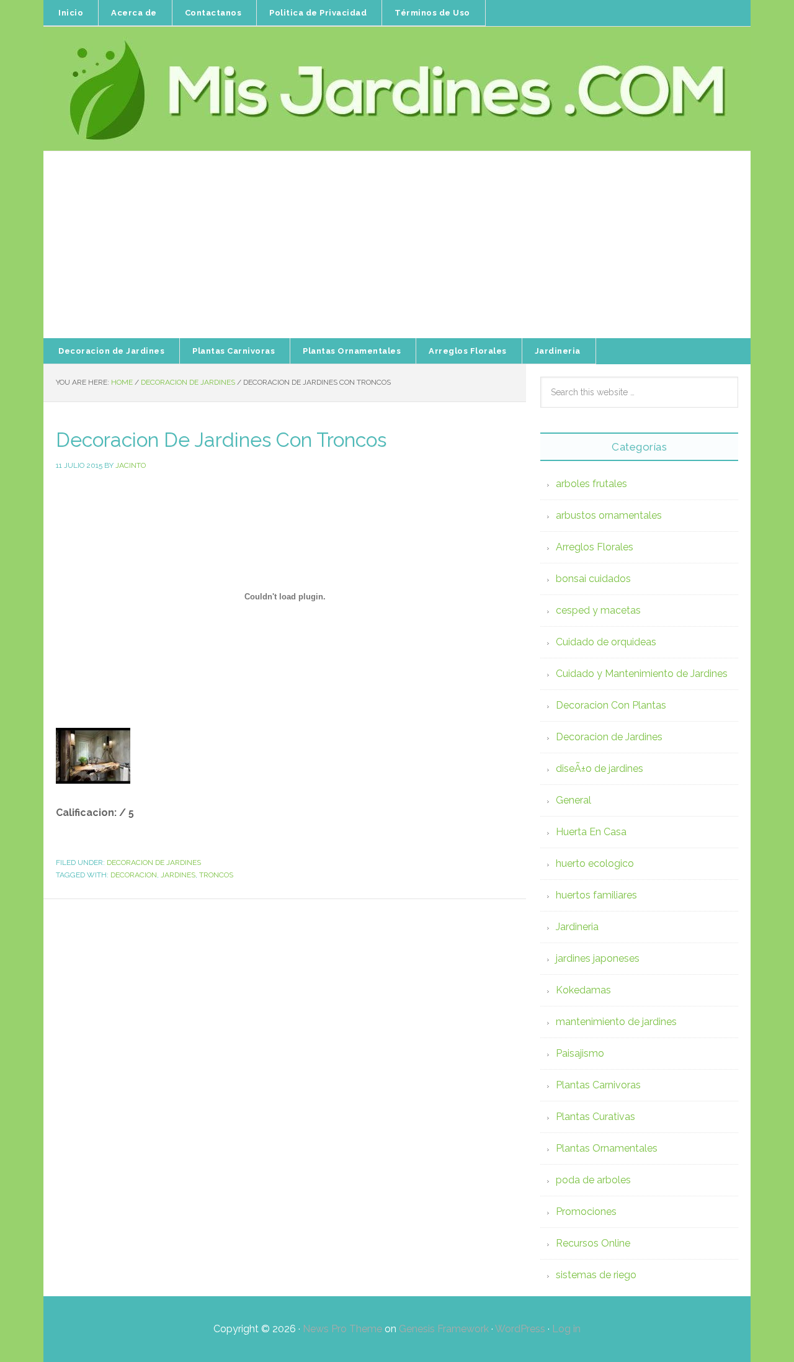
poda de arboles (593, 1180)
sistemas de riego (596, 1275)
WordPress (520, 1329)
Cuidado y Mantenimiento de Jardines (642, 673)
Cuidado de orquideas (606, 642)
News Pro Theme (342, 1329)
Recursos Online (593, 1243)
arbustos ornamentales (609, 515)
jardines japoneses (598, 958)
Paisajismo (580, 1053)
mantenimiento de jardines (616, 1022)
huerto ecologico (595, 863)
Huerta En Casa (591, 832)
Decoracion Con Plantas (611, 705)
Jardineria (577, 927)
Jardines (178, 875)
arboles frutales (591, 484)
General (573, 800)
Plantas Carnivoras (598, 1085)
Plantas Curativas (595, 1116)
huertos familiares (596, 895)
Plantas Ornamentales (607, 1148)
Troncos (216, 875)
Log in (566, 1329)
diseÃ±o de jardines (599, 768)
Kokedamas (583, 990)
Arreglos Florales (594, 547)
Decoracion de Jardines (154, 862)
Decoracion (133, 875)
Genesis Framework (444, 1329)
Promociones (586, 1211)
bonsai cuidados (593, 579)
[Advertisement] (397, 245)
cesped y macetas (598, 610)
